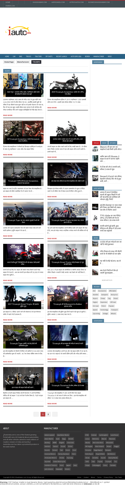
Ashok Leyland (49, 435)
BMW (54, 442)
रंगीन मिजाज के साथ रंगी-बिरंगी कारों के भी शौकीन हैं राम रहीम (111, 252)
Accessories (102, 291)
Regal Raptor (98, 450)
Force (68, 450)
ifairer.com (10, 6)
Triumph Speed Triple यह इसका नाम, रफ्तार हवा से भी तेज (68, 221)
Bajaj (63, 439)
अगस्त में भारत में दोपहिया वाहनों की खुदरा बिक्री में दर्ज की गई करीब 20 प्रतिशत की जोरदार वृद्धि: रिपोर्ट (110, 195)
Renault (107, 450)
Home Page (9, 62)
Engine (95, 302)
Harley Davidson (63, 454)
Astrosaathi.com (76, 2)
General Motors (50, 454)
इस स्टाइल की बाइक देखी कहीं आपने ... (23, 387)
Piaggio (116, 446)
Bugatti (61, 442)
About (93, 477)
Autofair (95, 294)
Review (87, 56)
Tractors (38, 56)
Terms (99, 477)
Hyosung (70, 458)
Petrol (104, 306)
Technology (104, 310)
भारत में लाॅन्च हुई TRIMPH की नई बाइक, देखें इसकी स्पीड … (23, 263)
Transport (114, 310)
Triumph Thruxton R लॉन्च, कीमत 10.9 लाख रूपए (68, 386)
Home (8, 2)
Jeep (75, 465)
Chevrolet (70, 442)
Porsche (88, 450)
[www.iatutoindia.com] (18, 27)
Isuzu (61, 465)
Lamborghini (103, 435)
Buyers (95, 298)
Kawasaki (59, 469)
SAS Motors (111, 454)
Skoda (87, 458)
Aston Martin (49, 439)
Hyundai (47, 461)
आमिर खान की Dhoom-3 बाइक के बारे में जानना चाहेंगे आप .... (109, 158)
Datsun (55, 446)
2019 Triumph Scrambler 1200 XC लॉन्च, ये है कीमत (68, 93)
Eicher (70, 446)
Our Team (118, 477)
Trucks (28, 56)
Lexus (87, 439)
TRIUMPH (36, 62)
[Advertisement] (75, 25)
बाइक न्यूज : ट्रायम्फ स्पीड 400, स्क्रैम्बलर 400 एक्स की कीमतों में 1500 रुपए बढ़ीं (23, 93)
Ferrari (55, 450)
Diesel (116, 298)
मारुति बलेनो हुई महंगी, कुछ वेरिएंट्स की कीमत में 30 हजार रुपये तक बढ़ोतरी (110, 228)
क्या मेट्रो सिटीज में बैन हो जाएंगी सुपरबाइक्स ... (109, 271)
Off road (113, 302)
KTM (86, 435)
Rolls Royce (89, 454)
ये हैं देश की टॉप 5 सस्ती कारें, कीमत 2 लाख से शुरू (110, 167)
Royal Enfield (100, 454)
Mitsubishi (109, 442)
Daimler (47, 446)
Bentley (47, 442)
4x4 (94, 291)
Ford (74, 450)
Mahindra (95, 439)
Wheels (113, 313)
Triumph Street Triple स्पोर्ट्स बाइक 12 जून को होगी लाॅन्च (68, 263)
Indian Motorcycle (59, 461)
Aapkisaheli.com (58, 2)
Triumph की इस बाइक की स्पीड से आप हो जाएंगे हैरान (67, 344)
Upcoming (96, 313)
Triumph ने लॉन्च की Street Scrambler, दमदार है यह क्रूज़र (23, 182)
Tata (93, 461)
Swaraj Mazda (113, 458)
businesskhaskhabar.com (99, 2)
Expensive (104, 302)
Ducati (63, 446)
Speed (95, 310)
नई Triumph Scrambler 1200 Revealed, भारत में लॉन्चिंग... (23, 140)
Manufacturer (99, 56)
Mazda (87, 442)
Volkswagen (96, 465)
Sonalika (95, 458)
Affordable (112, 291)
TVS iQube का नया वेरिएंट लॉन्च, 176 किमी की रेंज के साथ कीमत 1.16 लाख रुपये (110, 217)
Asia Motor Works (63, 435)
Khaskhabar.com (40, 2)
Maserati (112, 439)
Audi (57, 439)
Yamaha (112, 465)
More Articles (107, 280)
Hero (73, 454)
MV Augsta (88, 446)
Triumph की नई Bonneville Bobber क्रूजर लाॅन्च (67, 305)
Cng (109, 298)
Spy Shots (49, 56)
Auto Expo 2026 (76, 56)
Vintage (105, 313)
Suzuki (103, 458)
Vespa (87, 465)
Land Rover (114, 435)
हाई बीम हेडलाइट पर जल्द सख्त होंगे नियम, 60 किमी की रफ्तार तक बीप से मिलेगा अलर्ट (111, 207)
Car (14, 56)
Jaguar (69, 465)
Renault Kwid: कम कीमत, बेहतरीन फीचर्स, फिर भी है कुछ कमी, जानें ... (111, 178)
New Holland (99, 446)
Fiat (61, 450)
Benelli (71, 439)
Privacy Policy (108, 477)
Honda (62, 458)
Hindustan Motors (50, 458)
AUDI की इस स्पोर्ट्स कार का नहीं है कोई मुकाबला (111, 242)
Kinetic (67, 469)
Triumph (108, 461)
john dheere (49, 469)
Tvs (115, 461)
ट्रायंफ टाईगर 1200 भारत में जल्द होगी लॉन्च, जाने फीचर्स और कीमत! (68, 140)
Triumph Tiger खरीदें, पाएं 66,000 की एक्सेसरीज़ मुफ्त (23, 344)
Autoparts (104, 294)
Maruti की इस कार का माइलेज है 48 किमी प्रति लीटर (110, 148)
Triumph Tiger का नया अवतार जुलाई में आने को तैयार (23, 221)
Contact (86, 477)
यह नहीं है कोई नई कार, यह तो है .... (110, 261)
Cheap (103, 298)
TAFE (87, 461)
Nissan (109, 446)
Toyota (100, 461)
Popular (111, 306)
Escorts (47, 450)
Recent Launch (61, 56)
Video (110, 56)
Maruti (104, 439)
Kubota (94, 435)
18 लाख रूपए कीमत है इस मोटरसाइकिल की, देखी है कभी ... (67, 182)
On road (95, 306)
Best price (114, 294)
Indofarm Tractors (51, 465)
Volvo (105, 465)
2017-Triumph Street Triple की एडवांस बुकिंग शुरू (23, 305)
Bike (20, 56)
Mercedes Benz (98, 442)
